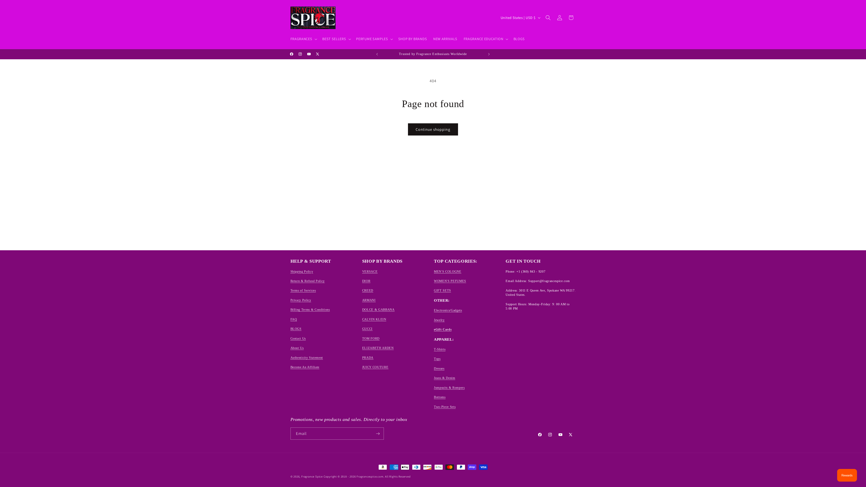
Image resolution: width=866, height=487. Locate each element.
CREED (367, 290)
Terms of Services (303, 290)
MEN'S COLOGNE (447, 271)
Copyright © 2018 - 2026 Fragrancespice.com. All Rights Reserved (367, 476)
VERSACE (370, 271)
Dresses (439, 368)
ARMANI (369, 300)
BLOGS (296, 329)
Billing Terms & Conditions (310, 309)
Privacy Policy (300, 300)
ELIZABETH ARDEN (378, 348)
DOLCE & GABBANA (378, 309)
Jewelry (439, 320)
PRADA (367, 357)
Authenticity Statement (306, 357)
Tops (437, 359)
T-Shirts (439, 349)
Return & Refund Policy (307, 281)
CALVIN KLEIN (374, 319)
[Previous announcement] (377, 54)
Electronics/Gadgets (448, 310)
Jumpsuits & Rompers (449, 387)
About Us (297, 348)
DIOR (366, 281)
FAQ (293, 319)
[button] (303, 39)
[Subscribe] (378, 433)
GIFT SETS (442, 290)
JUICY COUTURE (375, 367)
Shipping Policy (301, 271)
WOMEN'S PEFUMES (450, 281)
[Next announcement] (489, 54)
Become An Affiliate (305, 367)
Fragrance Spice (312, 476)
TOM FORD (371, 338)
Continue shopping (433, 129)
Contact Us (298, 338)
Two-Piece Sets (445, 407)
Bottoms (440, 397)
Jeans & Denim (444, 378)
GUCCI (367, 329)
